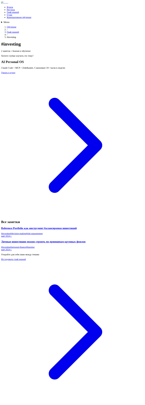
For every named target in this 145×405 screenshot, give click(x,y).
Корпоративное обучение (19, 17)
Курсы (10, 7)
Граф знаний (13, 12)
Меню (6, 22)
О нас (9, 15)
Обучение (11, 27)
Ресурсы (11, 9)
